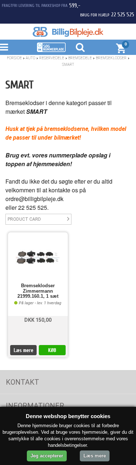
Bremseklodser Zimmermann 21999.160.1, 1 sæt (37, 291)
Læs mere (23, 350)
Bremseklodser (111, 58)
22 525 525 (122, 14)
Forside (14, 58)
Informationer (35, 405)
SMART (68, 65)
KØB (52, 350)
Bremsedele (80, 58)
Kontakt (22, 382)
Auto (30, 58)
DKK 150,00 (37, 320)
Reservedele (51, 58)
